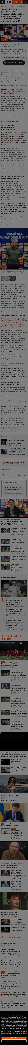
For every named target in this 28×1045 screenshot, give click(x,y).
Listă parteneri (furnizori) (4, 1035)
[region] (14, 1028)
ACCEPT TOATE (14, 1037)
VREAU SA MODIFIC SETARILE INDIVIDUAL (14, 1040)
